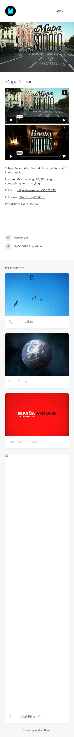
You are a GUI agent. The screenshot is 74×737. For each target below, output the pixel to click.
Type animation (21, 322)
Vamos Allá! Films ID (25, 717)
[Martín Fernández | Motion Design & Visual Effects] (10, 11)
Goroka (33, 204)
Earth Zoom (18, 382)
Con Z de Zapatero (23, 442)
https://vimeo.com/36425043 (36, 190)
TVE (23, 204)
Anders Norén (43, 730)
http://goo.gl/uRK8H (32, 197)
